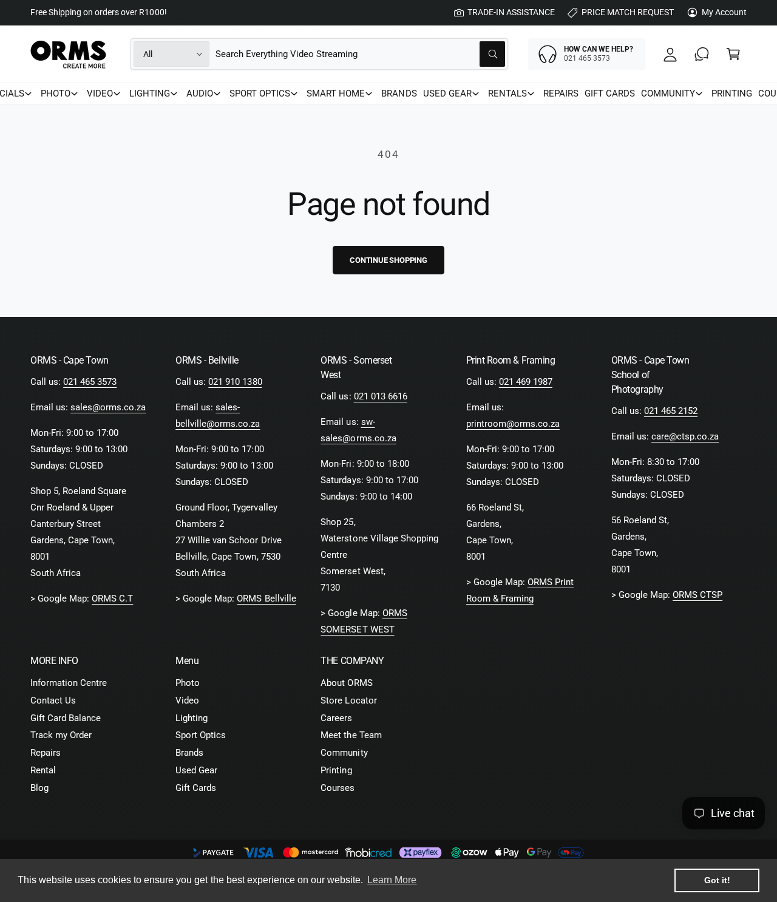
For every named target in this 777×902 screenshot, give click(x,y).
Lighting (191, 718)
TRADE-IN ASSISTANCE (511, 12)
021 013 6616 (380, 396)
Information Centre (68, 682)
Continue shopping (388, 260)
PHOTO (55, 93)
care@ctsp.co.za (685, 436)
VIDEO (100, 93)
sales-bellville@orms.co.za (217, 415)
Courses (338, 787)
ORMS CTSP (697, 594)
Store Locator (348, 700)
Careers (336, 718)
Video (187, 700)
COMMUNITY (668, 93)
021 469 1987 (525, 381)
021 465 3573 (90, 381)
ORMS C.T (112, 598)
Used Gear (196, 770)
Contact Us (53, 700)
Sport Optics (200, 735)
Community (344, 752)
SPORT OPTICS (259, 93)
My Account (724, 12)
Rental (43, 770)
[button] (733, 54)
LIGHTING (149, 93)
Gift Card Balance (65, 718)
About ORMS (346, 682)
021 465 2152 (670, 410)
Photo (187, 682)
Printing (336, 770)
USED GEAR (447, 93)
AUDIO (199, 93)
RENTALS (507, 93)
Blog (39, 787)
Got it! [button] (717, 880)
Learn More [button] (391, 880)
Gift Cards (195, 787)
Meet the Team (351, 735)
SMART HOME (336, 93)
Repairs (45, 752)
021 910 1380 (235, 381)
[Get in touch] (702, 54)
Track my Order (61, 735)
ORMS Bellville (266, 598)
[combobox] (360, 54)
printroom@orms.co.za (513, 423)
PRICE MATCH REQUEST (628, 12)
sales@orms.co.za (108, 407)
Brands (189, 752)
